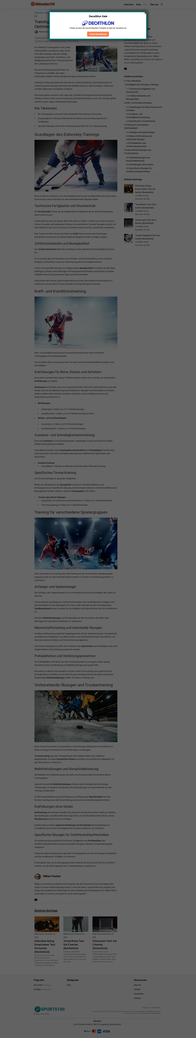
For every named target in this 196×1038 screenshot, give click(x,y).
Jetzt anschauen (98, 34)
